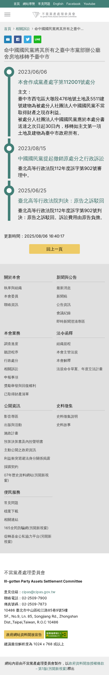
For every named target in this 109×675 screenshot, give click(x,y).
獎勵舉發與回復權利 (20, 385)
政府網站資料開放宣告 (24, 634)
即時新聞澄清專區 (71, 321)
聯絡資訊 (11, 304)
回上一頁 (54, 249)
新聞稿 (62, 296)
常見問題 (44, 4)
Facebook (73, 5)
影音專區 (11, 416)
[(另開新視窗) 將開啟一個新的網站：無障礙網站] (56, 634)
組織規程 (64, 343)
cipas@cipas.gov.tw (38, 592)
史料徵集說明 (67, 416)
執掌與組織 (13, 288)
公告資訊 (64, 304)
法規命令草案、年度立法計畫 (80, 369)
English (58, 4)
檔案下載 (11, 511)
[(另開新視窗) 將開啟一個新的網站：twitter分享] (27, 39)
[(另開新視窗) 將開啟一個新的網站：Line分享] (37, 39)
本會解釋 (64, 360)
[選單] (7, 15)
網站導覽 (29, 4)
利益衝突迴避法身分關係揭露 (27, 458)
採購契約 (11, 466)
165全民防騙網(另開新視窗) (26, 528)
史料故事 (64, 424)
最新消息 (64, 288)
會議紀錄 (64, 313)
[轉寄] (8, 39)
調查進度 (11, 343)
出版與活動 (13, 424)
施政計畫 (11, 433)
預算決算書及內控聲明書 (23, 441)
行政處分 (11, 360)
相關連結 (11, 519)
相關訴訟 (23, 28)
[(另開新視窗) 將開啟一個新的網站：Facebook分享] (18, 39)
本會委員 (11, 296)
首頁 (17, 4)
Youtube (89, 5)
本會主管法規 (67, 352)
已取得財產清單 (16, 394)
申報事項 (11, 377)
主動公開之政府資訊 (20, 450)
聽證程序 (11, 352)
